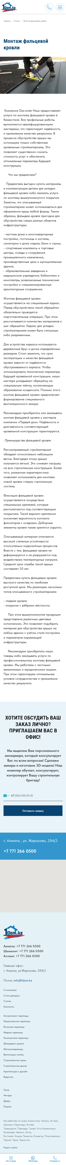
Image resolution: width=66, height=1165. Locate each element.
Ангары (8, 1095)
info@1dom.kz (23, 980)
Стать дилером (12, 995)
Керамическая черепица (17, 1021)
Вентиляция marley (14, 1054)
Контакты (9, 1006)
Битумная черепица (14, 1026)
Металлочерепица (13, 1049)
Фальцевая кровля (14, 1043)
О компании (10, 990)
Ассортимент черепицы (16, 1015)
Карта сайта (10, 1147)
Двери (7, 1101)
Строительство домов (15, 1065)
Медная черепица (13, 1032)
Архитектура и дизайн (15, 1071)
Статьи (17, 21)
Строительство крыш (15, 1060)
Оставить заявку (33, 810)
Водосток (8, 1076)
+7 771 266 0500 (20, 851)
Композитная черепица (16, 1037)
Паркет (8, 1106)
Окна (6, 1089)
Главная (7, 21)
